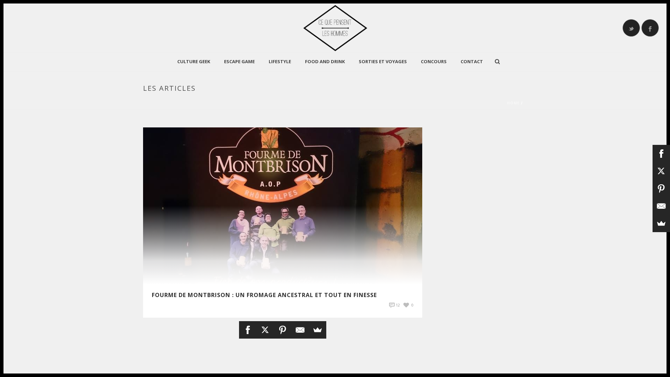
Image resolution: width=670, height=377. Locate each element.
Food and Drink (325, 61)
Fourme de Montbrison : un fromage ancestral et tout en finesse (264, 295)
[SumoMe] (317, 330)
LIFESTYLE (280, 61)
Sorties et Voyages (383, 61)
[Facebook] (247, 330)
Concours (434, 61)
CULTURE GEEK (193, 61)
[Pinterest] (282, 330)
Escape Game (239, 61)
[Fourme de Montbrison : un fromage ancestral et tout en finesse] (282, 205)
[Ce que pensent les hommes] (335, 27)
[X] (265, 330)
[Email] (300, 330)
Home (513, 103)
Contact (472, 61)
